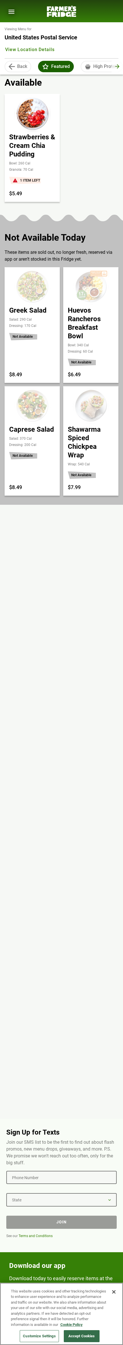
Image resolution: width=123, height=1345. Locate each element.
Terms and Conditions (36, 1236)
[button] (45, 66)
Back (22, 66)
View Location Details (29, 49)
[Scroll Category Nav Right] (117, 67)
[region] (61, 1314)
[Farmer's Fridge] (61, 11)
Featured (60, 66)
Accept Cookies (81, 1336)
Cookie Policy (71, 1324)
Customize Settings (39, 1336)
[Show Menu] (11, 12)
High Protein (106, 66)
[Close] (114, 1292)
